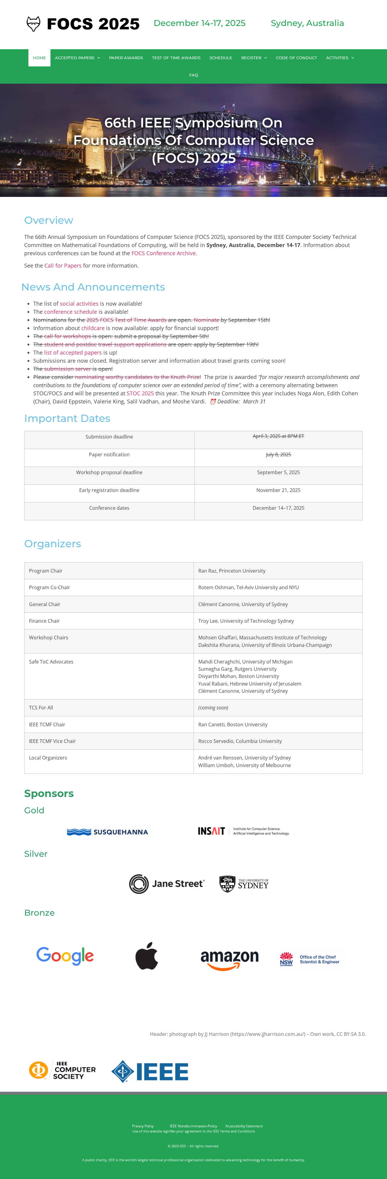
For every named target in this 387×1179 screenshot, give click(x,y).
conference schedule (70, 311)
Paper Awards (126, 57)
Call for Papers (63, 265)
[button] (193, 1052)
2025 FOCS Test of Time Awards (126, 319)
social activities (79, 303)
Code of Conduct (296, 57)
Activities (337, 57)
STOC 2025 (140, 393)
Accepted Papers (74, 57)
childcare (93, 328)
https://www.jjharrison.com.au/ (268, 1034)
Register (251, 57)
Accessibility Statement (244, 1126)
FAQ (193, 74)
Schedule (221, 57)
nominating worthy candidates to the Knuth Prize (137, 377)
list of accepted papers (73, 352)
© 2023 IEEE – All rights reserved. (193, 1146)
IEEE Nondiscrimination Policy (193, 1126)
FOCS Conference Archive (164, 253)
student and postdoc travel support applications (105, 344)
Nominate (206, 319)
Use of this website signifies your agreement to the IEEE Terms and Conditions (193, 1131)
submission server (67, 368)
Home (39, 57)
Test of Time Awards (176, 57)
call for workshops (67, 336)
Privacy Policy (143, 1126)
